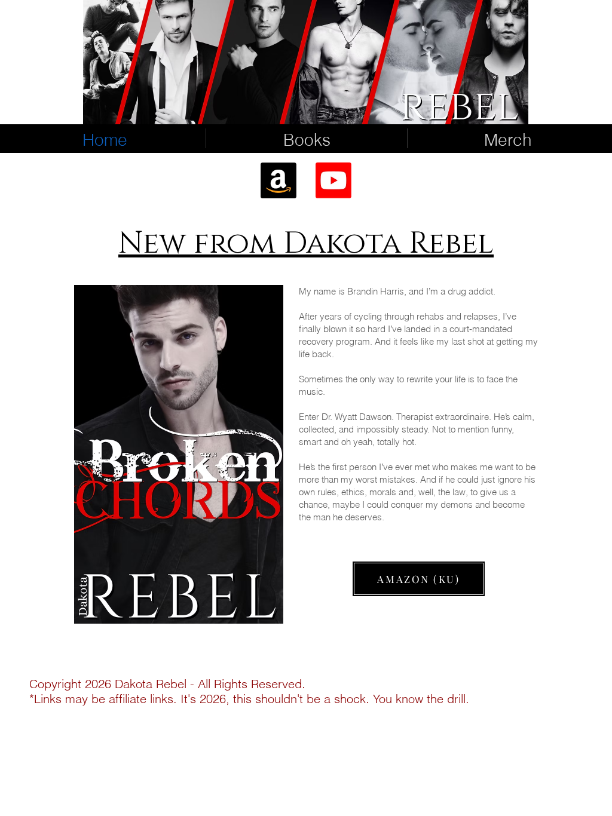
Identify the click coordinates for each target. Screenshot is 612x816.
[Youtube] (333, 180)
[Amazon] (278, 180)
